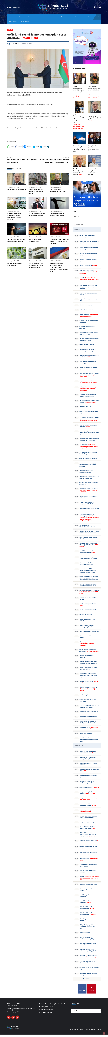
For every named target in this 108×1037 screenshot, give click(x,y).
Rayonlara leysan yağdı (89, 682)
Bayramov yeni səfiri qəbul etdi (89, 841)
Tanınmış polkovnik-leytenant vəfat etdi (89, 769)
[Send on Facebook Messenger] (27, 146)
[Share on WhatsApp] (10, 146)
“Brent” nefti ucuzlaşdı (86, 733)
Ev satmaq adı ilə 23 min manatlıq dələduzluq (88, 321)
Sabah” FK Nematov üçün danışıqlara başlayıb (87, 551)
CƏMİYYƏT (35, 16)
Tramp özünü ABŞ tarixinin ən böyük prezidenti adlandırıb (88, 721)
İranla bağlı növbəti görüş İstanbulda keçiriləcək (87, 782)
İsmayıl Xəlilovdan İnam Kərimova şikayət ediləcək (94, 148)
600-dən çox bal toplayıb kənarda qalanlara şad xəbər (89, 339)
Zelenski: (89, 279)
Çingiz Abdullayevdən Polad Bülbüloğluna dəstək (87, 827)
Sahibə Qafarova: (89, 315)
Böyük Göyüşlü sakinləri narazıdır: (89, 591)
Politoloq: (88, 388)
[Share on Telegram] (42, 146)
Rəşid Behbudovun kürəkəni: (16, 189)
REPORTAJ (46, 16)
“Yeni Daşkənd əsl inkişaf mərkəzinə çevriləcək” (88, 272)
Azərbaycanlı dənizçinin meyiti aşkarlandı (88, 776)
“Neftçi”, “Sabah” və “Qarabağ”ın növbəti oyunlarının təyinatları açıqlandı (88, 464)
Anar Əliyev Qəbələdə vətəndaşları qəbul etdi (89, 356)
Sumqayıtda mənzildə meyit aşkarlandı (87, 327)
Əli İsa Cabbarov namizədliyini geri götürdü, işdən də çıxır (89, 477)
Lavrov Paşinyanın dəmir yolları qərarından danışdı (88, 668)
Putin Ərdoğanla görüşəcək (87, 309)
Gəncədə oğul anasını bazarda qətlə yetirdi (88, 497)
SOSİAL (69, 16)
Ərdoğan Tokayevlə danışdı (87, 822)
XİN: (86, 643)
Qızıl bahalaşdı (83, 695)
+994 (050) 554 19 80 (47, 1006)
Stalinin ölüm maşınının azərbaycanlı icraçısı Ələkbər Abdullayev (88, 834)
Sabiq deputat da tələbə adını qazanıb (88, 598)
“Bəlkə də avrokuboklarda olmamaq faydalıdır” (89, 517)
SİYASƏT (21, 16)
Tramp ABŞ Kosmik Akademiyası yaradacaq (89, 248)
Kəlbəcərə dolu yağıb (85, 406)
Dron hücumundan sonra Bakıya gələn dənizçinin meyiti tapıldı (88, 584)
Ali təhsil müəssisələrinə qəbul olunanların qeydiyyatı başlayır (88, 662)
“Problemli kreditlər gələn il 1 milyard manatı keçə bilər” (88, 395)
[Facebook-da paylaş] (17, 146)
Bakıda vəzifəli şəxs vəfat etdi (88, 604)
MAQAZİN (21, 21)
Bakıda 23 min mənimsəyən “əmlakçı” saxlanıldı (87, 236)
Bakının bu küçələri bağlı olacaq (88, 884)
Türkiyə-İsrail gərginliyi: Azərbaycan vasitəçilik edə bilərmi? (87, 926)
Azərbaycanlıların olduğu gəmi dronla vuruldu (88, 865)
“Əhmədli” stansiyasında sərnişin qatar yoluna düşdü (88, 333)
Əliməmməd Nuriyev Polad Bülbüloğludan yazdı (86, 471)
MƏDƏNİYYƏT (75, 16)
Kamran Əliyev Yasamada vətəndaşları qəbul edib (87, 626)
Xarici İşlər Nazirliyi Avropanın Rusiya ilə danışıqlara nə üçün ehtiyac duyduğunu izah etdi (88, 570)
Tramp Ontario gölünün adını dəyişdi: (87, 792)
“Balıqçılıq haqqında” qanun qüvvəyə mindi (87, 962)
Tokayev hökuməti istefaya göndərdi (87, 656)
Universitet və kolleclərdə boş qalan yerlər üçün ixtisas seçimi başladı (88, 675)
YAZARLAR (82, 16)
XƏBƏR (10, 29)
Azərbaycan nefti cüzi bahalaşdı (89, 711)
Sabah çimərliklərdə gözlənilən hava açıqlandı (88, 974)
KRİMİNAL (88, 16)
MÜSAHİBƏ (63, 16)
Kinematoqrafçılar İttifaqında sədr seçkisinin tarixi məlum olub (89, 439)
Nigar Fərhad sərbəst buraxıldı (88, 458)
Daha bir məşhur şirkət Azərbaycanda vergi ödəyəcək (88, 938)
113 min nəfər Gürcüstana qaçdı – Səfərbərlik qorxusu (88, 453)
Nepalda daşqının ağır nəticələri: (89, 810)
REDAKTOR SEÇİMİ (54, 16)
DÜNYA (40, 16)
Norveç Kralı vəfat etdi (85, 614)
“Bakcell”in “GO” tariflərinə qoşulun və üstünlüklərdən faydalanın (59, 241)
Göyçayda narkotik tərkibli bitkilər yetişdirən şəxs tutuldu (89, 706)
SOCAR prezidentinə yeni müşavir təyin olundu (88, 483)
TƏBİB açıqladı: (89, 446)
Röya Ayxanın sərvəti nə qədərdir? (89, 631)
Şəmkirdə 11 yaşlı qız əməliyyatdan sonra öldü (89, 242)
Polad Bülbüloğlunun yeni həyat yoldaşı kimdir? (79, 171)
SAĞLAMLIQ (16, 21)
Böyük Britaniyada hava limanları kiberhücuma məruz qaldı (89, 816)
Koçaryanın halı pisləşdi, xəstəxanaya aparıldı (93, 171)
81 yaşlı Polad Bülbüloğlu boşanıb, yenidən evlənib (94, 118)
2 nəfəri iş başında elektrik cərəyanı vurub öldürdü (87, 503)
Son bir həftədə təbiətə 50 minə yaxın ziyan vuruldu (88, 368)
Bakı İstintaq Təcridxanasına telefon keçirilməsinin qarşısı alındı (89, 350)
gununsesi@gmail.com (47, 1009)
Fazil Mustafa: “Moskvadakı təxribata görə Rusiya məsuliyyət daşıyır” (89, 739)
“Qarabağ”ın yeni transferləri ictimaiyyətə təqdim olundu (88, 758)
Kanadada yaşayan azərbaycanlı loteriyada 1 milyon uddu (79, 148)
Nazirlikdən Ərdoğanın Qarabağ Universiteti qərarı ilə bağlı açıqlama (88, 287)
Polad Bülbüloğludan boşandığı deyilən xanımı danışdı (78, 92)
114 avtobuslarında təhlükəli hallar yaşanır (89, 401)
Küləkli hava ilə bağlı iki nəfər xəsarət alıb (87, 700)
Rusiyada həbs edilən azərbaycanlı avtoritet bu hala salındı (94, 92)
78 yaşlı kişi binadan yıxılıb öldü (88, 716)
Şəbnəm (17, 43)
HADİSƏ (10, 21)
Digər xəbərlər (86, 978)
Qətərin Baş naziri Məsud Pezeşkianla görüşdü (88, 804)
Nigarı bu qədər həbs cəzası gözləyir (87, 919)
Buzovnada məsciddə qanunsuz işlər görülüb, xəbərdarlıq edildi (36, 265)
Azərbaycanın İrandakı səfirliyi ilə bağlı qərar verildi (36, 191)
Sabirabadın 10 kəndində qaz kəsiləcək (88, 944)
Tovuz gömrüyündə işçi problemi (89, 490)
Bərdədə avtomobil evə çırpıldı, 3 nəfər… (88, 847)
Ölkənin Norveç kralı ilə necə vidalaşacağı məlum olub (88, 563)
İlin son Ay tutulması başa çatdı (88, 609)
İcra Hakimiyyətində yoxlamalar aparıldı (88, 293)
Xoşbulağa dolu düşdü (88, 265)
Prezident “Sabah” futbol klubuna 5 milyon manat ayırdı (89, 968)
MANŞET (10, 16)
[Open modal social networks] (47, 146)
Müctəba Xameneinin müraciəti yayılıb (88, 260)
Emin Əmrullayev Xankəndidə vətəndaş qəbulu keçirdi (88, 362)
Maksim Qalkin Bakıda (89, 787)
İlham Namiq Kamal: (89, 728)
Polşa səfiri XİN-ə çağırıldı (86, 344)
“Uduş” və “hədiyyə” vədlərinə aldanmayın (89, 650)
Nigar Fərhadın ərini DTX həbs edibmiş (88, 636)
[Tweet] (36, 146)
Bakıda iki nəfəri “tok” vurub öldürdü (87, 620)
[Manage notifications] (104, 1033)
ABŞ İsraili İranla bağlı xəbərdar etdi (88, 299)
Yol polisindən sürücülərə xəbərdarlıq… (87, 901)
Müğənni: (89, 878)
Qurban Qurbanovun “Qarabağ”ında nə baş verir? (87, 526)
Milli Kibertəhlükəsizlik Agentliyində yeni (87, 907)
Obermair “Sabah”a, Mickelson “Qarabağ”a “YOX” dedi (88, 545)
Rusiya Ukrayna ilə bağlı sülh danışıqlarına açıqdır (88, 751)
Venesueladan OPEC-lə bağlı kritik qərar (89, 509)
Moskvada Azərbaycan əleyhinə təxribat (88, 956)
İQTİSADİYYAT (27, 16)
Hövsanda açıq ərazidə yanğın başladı (88, 889)
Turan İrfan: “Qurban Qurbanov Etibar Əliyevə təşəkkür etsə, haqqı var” (89, 432)
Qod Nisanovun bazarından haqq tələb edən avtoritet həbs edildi (78, 121)
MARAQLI (27, 21)
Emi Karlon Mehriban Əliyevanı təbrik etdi (88, 871)
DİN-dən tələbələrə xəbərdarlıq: (88, 689)
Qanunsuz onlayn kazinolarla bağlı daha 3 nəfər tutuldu (89, 419)
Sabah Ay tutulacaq (85, 932)
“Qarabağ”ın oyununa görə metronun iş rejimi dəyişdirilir (88, 950)
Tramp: (89, 798)
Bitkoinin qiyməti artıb (86, 305)
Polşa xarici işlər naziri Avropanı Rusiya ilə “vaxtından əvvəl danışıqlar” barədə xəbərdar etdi (59, 267)
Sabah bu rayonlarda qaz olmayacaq (87, 895)
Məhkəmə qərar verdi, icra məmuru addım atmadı (89, 375)
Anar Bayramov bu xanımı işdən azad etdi (88, 853)
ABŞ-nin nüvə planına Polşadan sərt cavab (88, 763)
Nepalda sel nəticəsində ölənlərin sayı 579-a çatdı (89, 254)
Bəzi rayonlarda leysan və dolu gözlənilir (88, 538)
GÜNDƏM (15, 16)
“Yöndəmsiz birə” (89, 859)
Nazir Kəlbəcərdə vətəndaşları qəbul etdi (88, 425)
